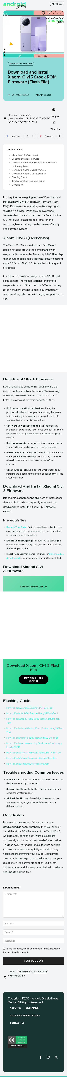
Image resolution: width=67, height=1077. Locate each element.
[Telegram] (54, 110)
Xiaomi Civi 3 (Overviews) (25, 155)
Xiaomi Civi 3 (16, 975)
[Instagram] (48, 1057)
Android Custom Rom (21, 64)
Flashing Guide (19, 177)
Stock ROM (40, 971)
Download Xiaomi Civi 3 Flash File (29, 173)
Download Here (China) (33, 679)
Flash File (24, 971)
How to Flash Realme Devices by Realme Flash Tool (31, 758)
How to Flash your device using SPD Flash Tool (29, 707)
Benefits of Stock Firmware (25, 158)
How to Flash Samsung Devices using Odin (27, 763)
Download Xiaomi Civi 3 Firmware (29, 170)
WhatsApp (55, 129)
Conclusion (17, 184)
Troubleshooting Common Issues (28, 181)
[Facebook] (40, 1057)
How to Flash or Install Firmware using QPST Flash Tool (33, 752)
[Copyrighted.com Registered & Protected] (17, 1047)
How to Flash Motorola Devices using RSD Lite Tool (32, 737)
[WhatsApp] (54, 122)
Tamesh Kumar (22, 95)
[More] (59, 136)
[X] (56, 1057)
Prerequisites (21, 166)
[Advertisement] (33, 338)
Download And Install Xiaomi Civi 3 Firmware (34, 162)
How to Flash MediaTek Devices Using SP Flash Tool (32, 713)
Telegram (54, 116)
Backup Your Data (16, 527)
